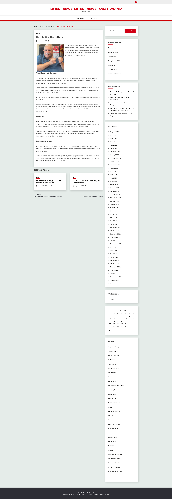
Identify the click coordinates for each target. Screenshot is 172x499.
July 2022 (113, 247)
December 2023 (115, 194)
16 (122, 321)
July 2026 (113, 135)
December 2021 (115, 267)
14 (114, 321)
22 (118, 324)
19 (133, 321)
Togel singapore (113, 48)
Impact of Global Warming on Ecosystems (86, 181)
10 (126, 319)
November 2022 (115, 237)
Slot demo (111, 360)
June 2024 (113, 175)
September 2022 (115, 244)
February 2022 (115, 260)
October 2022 (114, 240)
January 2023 (114, 231)
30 (122, 326)
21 (114, 324)
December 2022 (115, 234)
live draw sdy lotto (114, 467)
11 (130, 319)
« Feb (110, 331)
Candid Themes (104, 494)
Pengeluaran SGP (114, 61)
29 (118, 326)
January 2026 (114, 155)
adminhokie (52, 41)
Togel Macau (112, 69)
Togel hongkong (81, 18)
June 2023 (113, 214)
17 (126, 321)
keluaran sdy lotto (114, 458)
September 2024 (115, 165)
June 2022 (113, 250)
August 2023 (114, 208)
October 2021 (114, 273)
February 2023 (115, 227)
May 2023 (113, 217)
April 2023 (113, 221)
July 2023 (113, 211)
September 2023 (115, 204)
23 (122, 324)
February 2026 (115, 151)
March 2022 (114, 257)
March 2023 (114, 224)
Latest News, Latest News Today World (86, 8)
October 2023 (114, 201)
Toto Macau (112, 364)
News (38, 33)
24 (126, 324)
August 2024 (114, 168)
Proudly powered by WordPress (73, 494)
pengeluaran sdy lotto (115, 471)
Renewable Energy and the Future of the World (48, 181)
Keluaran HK (92, 18)
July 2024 (113, 171)
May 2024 (113, 178)
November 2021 (115, 270)
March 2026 (114, 148)
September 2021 (115, 277)
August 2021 (114, 280)
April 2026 (113, 145)
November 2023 (115, 198)
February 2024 (115, 188)
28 (114, 326)
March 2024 (114, 184)
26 (133, 324)
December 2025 (115, 158)
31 (126, 326)
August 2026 (114, 132)
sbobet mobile (112, 65)
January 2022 (114, 264)
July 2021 (113, 283)
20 (110, 324)
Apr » (114, 331)
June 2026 (113, 138)
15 (118, 321)
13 (110, 321)
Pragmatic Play (113, 52)
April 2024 (113, 181)
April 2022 (113, 254)
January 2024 (114, 191)
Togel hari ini (112, 56)
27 (110, 326)
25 (130, 324)
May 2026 (113, 142)
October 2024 (114, 161)
